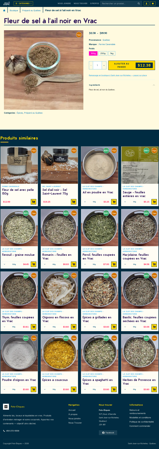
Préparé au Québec (31, 10)
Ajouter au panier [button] (33, 202)
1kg (111, 53)
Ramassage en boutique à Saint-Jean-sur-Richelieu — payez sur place (118, 75)
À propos (72, 414)
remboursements (137, 413)
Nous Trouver (80, 3)
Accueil (71, 410)
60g (61, 264)
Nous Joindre (64, 3)
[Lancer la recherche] (138, 3)
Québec (106, 40)
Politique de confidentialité (141, 422)
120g (20, 264)
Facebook (110, 433)
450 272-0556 (12, 431)
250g (102, 53)
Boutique (14, 10)
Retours (133, 410)
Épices (20, 113)
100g (93, 53)
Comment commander (139, 426)
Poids (92, 48)
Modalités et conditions (140, 417)
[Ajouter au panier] (114, 202)
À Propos (94, 3)
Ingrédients (94, 85)
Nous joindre (74, 418)
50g (101, 202)
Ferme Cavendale (107, 44)
